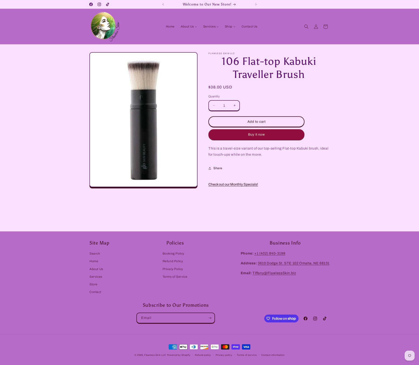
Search (94, 253)
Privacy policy (224, 354)
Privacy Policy (173, 268)
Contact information (272, 354)
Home (93, 261)
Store (93, 284)
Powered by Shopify (179, 355)
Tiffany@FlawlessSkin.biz (274, 273)
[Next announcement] (256, 4)
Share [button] (217, 168)
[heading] (269, 151)
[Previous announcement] (163, 4)
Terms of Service (175, 276)
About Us (96, 268)
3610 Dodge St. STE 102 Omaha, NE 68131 (294, 263)
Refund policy (203, 354)
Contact (95, 291)
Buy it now (256, 134)
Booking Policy (173, 253)
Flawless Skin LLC (155, 355)
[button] (306, 26)
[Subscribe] (210, 318)
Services (95, 276)
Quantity (214, 96)
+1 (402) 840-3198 (269, 253)
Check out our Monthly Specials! (233, 184)
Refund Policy (173, 261)
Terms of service (247, 354)
